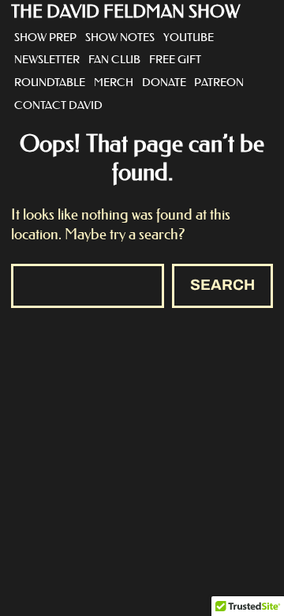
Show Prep (45, 37)
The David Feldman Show (125, 12)
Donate (164, 82)
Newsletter (47, 59)
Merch (113, 82)
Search (222, 284)
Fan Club (114, 59)
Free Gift (175, 59)
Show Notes (120, 37)
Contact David (58, 105)
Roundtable (49, 82)
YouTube (188, 37)
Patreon (219, 82)
